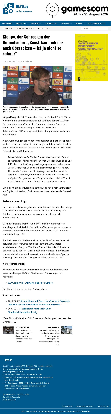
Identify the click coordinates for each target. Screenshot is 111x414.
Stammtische (51, 24)
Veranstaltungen (96, 24)
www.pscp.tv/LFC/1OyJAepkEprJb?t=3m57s (30, 282)
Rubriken (20, 24)
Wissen (79, 24)
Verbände (65, 24)
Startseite (7, 24)
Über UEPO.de (7, 29)
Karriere (35, 24)
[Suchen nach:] (94, 28)
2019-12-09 (10, 61)
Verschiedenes (25, 61)
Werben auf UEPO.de (25, 29)
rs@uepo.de (15, 397)
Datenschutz (43, 29)
